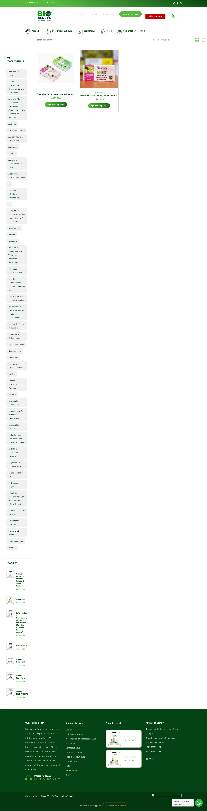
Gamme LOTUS (22, 646)
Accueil (35, 30)
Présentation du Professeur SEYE (80, 738)
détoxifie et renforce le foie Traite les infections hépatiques (15, 255)
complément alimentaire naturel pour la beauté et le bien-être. (16, 216)
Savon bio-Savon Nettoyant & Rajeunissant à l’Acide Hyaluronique (69, 94)
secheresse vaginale (13, 485)
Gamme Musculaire (20, 676)
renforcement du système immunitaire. (15, 415)
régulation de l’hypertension (14, 464)
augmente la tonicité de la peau (16, 175)
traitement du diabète (14, 533)
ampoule (12, 124)
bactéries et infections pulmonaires (13, 194)
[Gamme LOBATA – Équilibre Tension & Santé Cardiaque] (114, 738)
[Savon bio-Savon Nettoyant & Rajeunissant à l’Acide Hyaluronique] (56, 68)
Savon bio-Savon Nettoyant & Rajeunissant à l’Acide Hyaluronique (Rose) (115, 95)
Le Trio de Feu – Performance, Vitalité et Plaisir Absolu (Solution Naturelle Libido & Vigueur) (21, 622)
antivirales (12, 147)
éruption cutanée (15, 541)
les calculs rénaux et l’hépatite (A (16, 326)
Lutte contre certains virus (14, 336)
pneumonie (13, 357)
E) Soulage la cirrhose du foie (15, 271)
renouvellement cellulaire (15, 427)
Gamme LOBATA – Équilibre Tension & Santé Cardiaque (20, 580)
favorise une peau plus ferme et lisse (16, 298)
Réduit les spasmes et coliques (13, 452)
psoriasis (12, 394)
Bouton (56, 91)
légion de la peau (16, 344)
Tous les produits (73, 752)
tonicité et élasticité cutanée (16, 512)
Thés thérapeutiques (62, 30)
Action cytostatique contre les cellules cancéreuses (16, 87)
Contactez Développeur (115, 806)
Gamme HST (21, 599)
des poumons (14, 228)
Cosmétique (89, 30)
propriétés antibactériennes (15, 366)
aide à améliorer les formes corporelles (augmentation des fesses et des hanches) (16, 108)
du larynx (12, 241)
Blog (142, 30)
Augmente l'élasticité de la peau (15, 164)
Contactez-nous (72, 747)
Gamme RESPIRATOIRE (22, 693)
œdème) (11, 547)
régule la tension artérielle (16, 475)
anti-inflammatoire (16, 130)
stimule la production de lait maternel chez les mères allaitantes (16, 498)
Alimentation (129, 30)
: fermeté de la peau (14, 73)
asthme (11, 153)
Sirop (109, 30)
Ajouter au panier (56, 104)
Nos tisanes (70, 743)
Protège (11, 374)
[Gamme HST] (114, 758)
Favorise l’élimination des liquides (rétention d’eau (16, 284)
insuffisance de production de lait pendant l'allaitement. (16, 312)
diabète (11, 234)
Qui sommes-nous (74, 734)
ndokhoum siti (14, 351)
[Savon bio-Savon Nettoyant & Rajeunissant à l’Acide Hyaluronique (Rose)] (99, 69)
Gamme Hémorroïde (20, 660)
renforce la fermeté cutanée (15, 403)
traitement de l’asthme (14, 522)
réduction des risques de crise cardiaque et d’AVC (16, 439)
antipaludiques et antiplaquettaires (15, 139)
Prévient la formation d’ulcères (13, 384)
